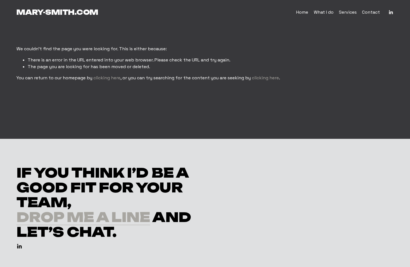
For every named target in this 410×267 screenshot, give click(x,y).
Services (348, 12)
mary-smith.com (57, 12)
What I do (324, 12)
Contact (371, 12)
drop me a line (83, 217)
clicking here (106, 78)
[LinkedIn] (391, 12)
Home (302, 12)
